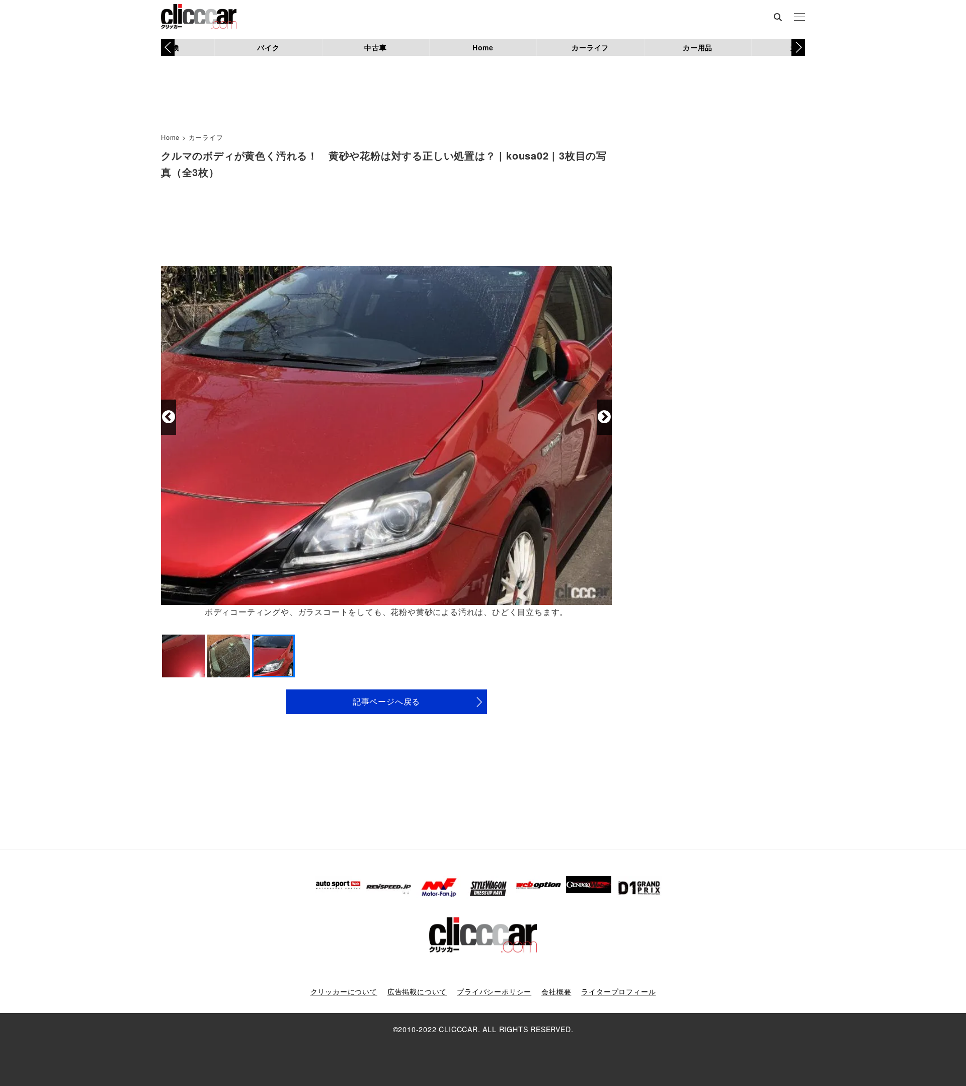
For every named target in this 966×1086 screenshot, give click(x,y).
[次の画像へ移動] (604, 417)
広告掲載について (417, 991)
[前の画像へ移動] (168, 417)
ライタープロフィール (618, 991)
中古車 (375, 47)
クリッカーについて (343, 991)
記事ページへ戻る (386, 701)
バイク (268, 47)
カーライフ (590, 47)
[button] (798, 47)
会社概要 (556, 991)
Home (483, 47)
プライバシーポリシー (494, 991)
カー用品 (697, 47)
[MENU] (799, 18)
